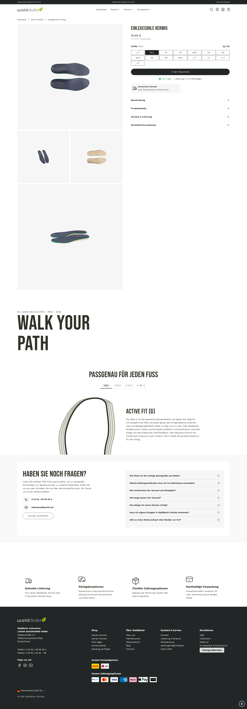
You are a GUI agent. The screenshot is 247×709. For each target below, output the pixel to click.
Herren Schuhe (99, 638)
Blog (128, 645)
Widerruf (204, 642)
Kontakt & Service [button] (171, 630)
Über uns (130, 635)
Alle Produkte (37, 20)
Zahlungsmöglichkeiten (172, 645)
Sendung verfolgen (101, 649)
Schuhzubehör (99, 645)
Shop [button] (95, 630)
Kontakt (165, 635)
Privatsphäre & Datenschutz (214, 645)
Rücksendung (167, 642)
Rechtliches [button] (206, 630)
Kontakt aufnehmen (38, 516)
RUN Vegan (97, 642)
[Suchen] (211, 9)
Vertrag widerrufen (212, 650)
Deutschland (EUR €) (31, 690)
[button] (242, 704)
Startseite (21, 20)
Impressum (205, 638)
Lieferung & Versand (171, 638)
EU (224, 46)
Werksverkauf (133, 642)
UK (228, 46)
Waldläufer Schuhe (34, 696)
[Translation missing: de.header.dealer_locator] (217, 9)
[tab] (106, 386)
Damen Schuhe (99, 635)
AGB (202, 635)
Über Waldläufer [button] (135, 630)
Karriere (130, 649)
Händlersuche (133, 638)
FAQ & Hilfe (166, 649)
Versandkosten (145, 39)
